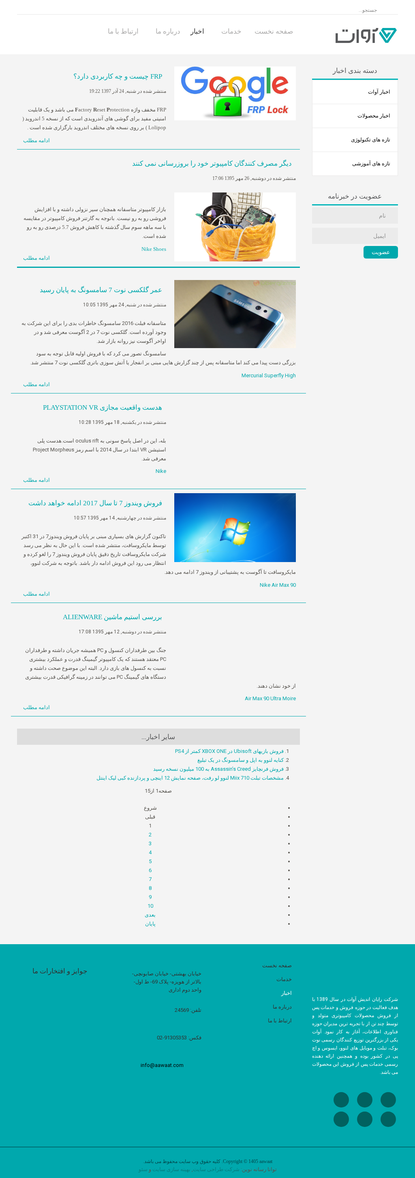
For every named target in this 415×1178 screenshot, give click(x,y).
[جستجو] (316, 10)
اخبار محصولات (373, 116)
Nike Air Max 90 (278, 585)
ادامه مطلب (37, 140)
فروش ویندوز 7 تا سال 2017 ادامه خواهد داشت (95, 503)
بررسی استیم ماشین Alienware (112, 617)
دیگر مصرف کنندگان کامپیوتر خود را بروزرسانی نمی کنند (212, 163)
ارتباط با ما (124, 31)
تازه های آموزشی (371, 163)
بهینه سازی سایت (171, 1169)
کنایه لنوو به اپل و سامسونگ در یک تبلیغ (240, 760)
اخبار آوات (379, 92)
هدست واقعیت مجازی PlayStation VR (102, 407)
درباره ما (168, 31)
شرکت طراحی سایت (216, 1169)
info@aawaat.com (162, 1065)
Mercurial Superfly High (269, 375)
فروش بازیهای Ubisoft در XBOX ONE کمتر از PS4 (229, 751)
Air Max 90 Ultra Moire (270, 698)
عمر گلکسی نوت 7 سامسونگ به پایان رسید (101, 290)
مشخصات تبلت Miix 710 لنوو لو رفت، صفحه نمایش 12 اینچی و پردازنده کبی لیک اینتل (190, 778)
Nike (161, 471)
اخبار (198, 31)
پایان (150, 924)
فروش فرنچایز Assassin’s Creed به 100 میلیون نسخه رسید (218, 769)
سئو (143, 1169)
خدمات (232, 31)
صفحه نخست (275, 31)
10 (150, 906)
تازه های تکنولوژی (370, 140)
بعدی (150, 915)
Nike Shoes (153, 249)
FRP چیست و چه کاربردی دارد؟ (117, 76)
